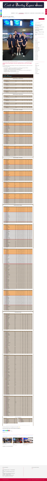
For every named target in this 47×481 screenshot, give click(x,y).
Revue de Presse (37, 69)
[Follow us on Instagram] (46, 14)
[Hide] (0, 17)
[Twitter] (4, 430)
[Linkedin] (7, 430)
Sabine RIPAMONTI (12, 17)
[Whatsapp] (6, 430)
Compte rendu (37, 65)
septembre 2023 (37, 50)
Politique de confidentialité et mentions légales (38, 479)
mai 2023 (36, 54)
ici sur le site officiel (12, 73)
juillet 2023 (36, 51)
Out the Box (7, 479)
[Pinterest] (9, 430)
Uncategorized (37, 73)
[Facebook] (3, 430)
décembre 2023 (37, 47)
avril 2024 (36, 46)
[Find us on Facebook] (46, 10)
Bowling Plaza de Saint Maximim (22, 61)
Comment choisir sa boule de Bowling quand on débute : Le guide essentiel (39, 30)
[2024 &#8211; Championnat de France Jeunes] (18, 440)
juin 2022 (36, 58)
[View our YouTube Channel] (46, 12)
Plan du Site (29, 479)
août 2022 (36, 55)
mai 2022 (36, 59)
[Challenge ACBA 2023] (7, 440)
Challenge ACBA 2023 (5, 443)
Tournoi (6, 432)
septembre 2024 (37, 42)
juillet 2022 (36, 56)
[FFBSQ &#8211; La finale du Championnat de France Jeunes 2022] (28, 440)
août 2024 (36, 43)
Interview (36, 68)
